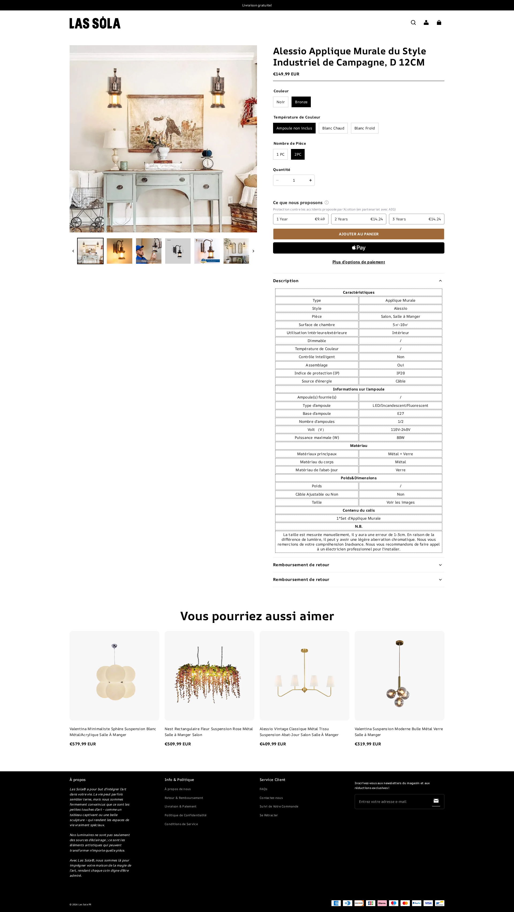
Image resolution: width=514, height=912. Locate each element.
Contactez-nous (271, 798)
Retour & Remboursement (184, 798)
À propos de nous (178, 789)
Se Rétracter (269, 815)
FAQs (263, 789)
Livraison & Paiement (180, 806)
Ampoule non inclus (294, 128)
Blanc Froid (364, 128)
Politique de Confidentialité (185, 815)
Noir (281, 101)
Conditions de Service (181, 824)
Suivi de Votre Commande (279, 806)
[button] (413, 22)
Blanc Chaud (333, 128)
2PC (297, 154)
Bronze (301, 101)
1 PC (280, 154)
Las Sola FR (85, 904)
